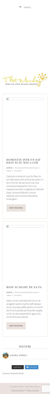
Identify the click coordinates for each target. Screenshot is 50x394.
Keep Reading (16, 208)
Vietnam (18, 171)
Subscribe (33, 367)
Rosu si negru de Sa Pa (24, 287)
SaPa (8, 171)
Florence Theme (17, 390)
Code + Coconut (33, 390)
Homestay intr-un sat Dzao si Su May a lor (23, 161)
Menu (27, 7)
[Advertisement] (25, 42)
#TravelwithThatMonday (26, 168)
